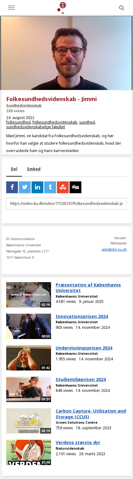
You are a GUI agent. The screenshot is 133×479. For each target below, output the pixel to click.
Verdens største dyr (78, 442)
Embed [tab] (34, 169)
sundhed (87, 122)
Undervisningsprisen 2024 (84, 348)
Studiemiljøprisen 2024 (81, 379)
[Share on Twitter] (25, 187)
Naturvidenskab (70, 448)
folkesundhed (18, 122)
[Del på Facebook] (12, 187)
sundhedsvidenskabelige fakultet (35, 126)
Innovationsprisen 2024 (82, 316)
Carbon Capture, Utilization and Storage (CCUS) (91, 414)
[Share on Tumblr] (50, 187)
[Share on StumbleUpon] (63, 187)
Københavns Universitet (77, 296)
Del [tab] (14, 169)
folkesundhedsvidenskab (54, 122)
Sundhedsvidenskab (23, 105)
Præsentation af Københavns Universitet (88, 288)
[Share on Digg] (75, 187)
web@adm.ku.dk (114, 249)
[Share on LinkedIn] (37, 187)
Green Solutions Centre (76, 422)
